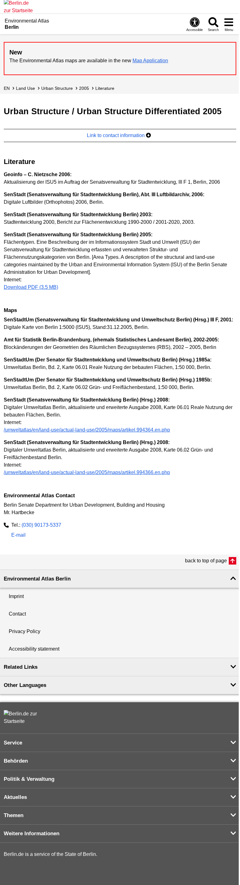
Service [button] (13, 743)
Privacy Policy (24, 631)
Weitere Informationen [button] (31, 833)
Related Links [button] (21, 667)
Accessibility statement (34, 649)
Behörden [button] (16, 761)
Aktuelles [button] (15, 797)
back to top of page (206, 560)
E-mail (18, 535)
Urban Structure (57, 88)
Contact (17, 613)
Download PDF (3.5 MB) (31, 287)
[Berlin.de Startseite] (22, 717)
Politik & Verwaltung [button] (29, 779)
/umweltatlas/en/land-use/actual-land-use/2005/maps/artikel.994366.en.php (87, 472)
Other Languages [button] (25, 685)
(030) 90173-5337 (41, 525)
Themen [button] (13, 815)
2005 (84, 88)
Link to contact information (116, 135)
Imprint (16, 596)
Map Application (150, 60)
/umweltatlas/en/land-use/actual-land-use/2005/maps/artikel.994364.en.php (87, 429)
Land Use (25, 88)
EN (7, 88)
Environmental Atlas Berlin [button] (37, 579)
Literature (104, 88)
